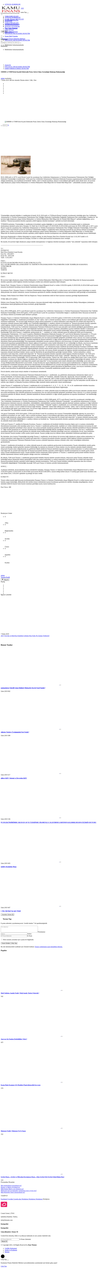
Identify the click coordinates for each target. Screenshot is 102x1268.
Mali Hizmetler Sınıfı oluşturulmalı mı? (13, 1192)
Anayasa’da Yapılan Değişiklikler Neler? (14, 1039)
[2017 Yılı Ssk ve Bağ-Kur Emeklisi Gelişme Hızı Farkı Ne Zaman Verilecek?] (31, 632)
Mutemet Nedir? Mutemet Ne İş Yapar (13, 1131)
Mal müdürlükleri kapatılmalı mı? (11, 1185)
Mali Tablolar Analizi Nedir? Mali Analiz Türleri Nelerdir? (20, 993)
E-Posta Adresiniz (25, 1239)
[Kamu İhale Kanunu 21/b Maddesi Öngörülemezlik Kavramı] (31, 1082)
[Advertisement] (17, 57)
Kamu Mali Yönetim (11, 32)
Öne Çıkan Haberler (11, 28)
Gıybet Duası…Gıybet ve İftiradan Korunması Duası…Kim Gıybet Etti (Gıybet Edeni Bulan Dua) (32, 1177)
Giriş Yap (4, 31)
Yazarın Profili (5, 577)
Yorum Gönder (6, 943)
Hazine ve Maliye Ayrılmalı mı (10, 1187)
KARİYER (8, 21)
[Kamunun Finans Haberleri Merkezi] (11, 12)
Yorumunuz (41, 932)
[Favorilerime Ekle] (1, 125)
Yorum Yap (7, 919)
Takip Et (6, 580)
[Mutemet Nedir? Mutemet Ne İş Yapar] (31, 1128)
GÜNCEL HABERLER (12, 4)
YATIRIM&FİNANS (11, 24)
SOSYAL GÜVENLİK (12, 26)
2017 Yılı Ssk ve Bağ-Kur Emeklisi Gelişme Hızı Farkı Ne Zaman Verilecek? (25, 636)
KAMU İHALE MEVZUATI (14, 19)
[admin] (5, 573)
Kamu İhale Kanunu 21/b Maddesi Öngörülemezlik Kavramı (20, 1085)
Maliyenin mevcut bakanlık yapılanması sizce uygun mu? (19, 1190)
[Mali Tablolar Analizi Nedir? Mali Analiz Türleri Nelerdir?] (31, 990)
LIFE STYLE (9, 30)
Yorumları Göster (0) (7, 914)
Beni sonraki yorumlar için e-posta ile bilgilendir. (18, 939)
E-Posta (29, 936)
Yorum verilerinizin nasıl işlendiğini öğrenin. (49, 947)
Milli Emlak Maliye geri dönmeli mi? (12, 1189)
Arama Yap (23, 12)
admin (3, 78)
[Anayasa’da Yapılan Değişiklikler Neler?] (31, 1036)
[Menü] (1, 14)
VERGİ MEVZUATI (11, 16)
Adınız (29, 934)
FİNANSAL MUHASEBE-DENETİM (17, 33)
